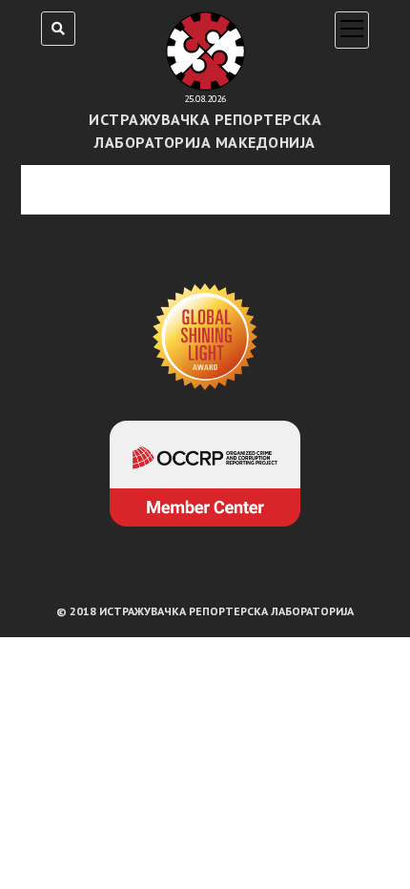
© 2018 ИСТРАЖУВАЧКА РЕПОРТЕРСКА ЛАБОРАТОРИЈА (205, 611)
